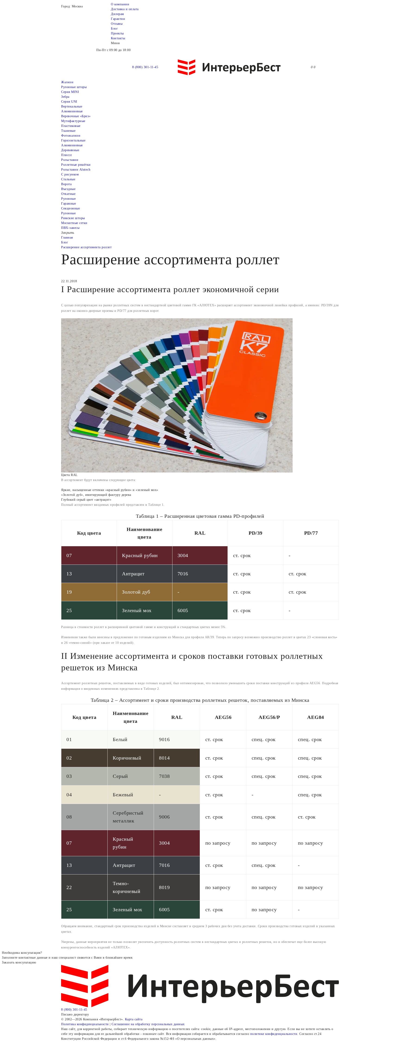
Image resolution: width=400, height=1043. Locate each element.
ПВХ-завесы (70, 228)
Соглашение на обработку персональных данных (148, 1024)
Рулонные (68, 198)
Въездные (68, 189)
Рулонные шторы (74, 87)
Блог (114, 28)
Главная (67, 237)
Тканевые (68, 130)
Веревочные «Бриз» (76, 116)
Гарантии (118, 19)
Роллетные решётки (76, 164)
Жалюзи (67, 82)
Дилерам (117, 14)
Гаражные (68, 203)
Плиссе (66, 155)
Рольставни (69, 160)
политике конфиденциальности (273, 1034)
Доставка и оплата (125, 9)
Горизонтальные (73, 140)
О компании (120, 4)
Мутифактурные (73, 121)
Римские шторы (73, 218)
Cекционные (70, 208)
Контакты (118, 38)
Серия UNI (69, 101)
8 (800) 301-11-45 (145, 67)
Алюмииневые (72, 111)
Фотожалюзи (70, 135)
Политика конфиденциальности (85, 1024)
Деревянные (70, 150)
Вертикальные (71, 106)
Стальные (68, 179)
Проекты (117, 33)
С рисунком (70, 174)
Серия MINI (70, 92)
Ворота (66, 184)
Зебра (65, 96)
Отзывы (116, 23)
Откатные (68, 194)
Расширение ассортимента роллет (86, 247)
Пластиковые (71, 126)
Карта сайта (134, 1019)
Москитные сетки (74, 223)
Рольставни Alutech (75, 169)
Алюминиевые (72, 145)
